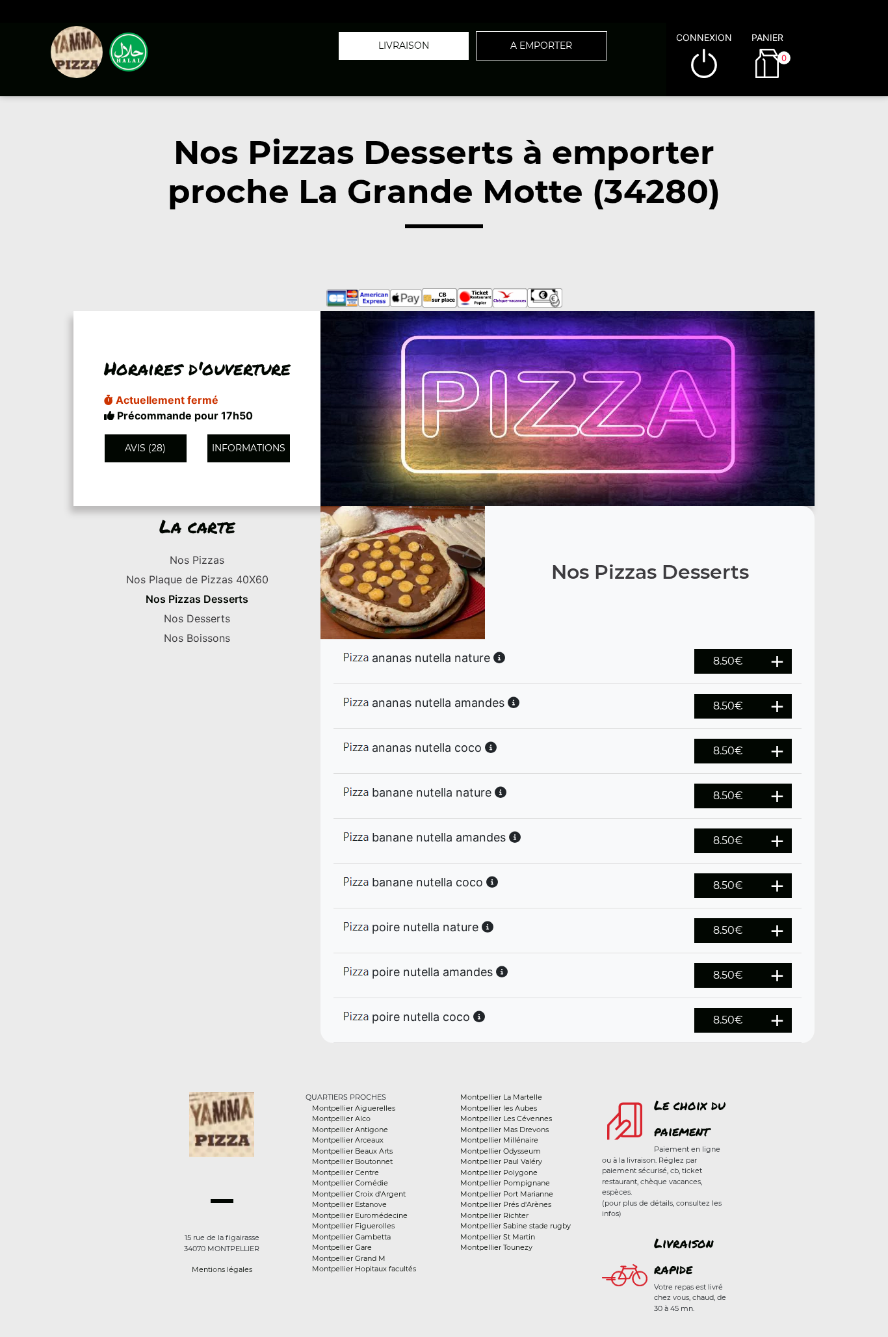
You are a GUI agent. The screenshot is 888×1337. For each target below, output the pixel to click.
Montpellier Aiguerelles (353, 1108)
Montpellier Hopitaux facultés (364, 1268)
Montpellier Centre (345, 1172)
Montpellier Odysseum (500, 1151)
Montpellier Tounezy (496, 1247)
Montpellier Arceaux (348, 1140)
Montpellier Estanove (349, 1204)
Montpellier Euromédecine (360, 1215)
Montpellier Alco (341, 1118)
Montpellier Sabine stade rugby (515, 1225)
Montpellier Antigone (350, 1129)
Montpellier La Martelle (501, 1097)
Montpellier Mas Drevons (504, 1129)
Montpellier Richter (494, 1215)
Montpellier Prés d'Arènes (505, 1204)
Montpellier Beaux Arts (352, 1151)
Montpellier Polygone (499, 1172)
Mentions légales (222, 1269)
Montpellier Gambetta (351, 1236)
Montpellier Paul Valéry (501, 1161)
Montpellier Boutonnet (352, 1161)
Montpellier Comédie (350, 1182)
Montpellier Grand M (348, 1258)
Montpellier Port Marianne (506, 1193)
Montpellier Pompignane (505, 1182)
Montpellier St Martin (497, 1236)
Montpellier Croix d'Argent (359, 1193)
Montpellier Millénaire (499, 1140)
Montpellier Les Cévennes (506, 1118)
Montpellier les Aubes (498, 1108)
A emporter (541, 45)
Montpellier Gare (342, 1247)
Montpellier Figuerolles (353, 1225)
